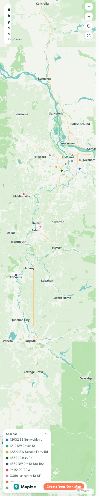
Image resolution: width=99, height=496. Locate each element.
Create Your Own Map (64, 487)
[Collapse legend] (46, 434)
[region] (48, 248)
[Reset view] (89, 26)
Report (86, 490)
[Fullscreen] (89, 36)
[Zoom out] (89, 16)
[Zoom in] (89, 7)
